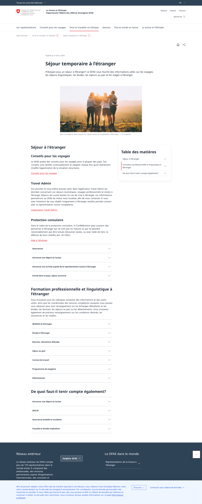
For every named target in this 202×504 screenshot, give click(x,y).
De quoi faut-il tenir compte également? (140, 173)
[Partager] (184, 45)
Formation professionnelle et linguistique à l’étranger (142, 166)
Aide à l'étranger (39, 240)
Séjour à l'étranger (131, 159)
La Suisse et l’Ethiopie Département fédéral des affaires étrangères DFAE (69, 11)
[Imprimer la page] (178, 44)
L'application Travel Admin (44, 209)
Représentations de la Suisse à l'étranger (121, 463)
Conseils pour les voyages (44, 173)
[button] (26, 27)
